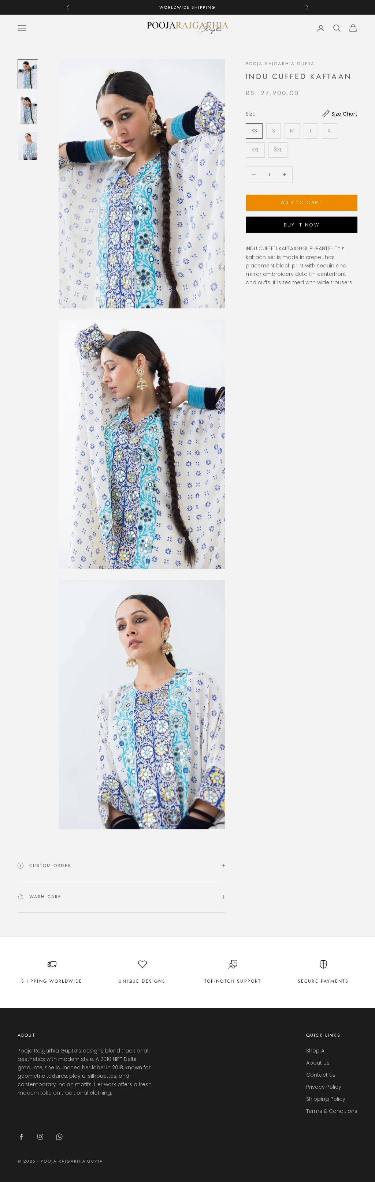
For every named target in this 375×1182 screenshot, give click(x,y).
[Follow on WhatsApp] (59, 1136)
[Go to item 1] (28, 74)
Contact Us (320, 1074)
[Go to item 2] (28, 110)
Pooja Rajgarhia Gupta (280, 63)
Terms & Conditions (331, 1111)
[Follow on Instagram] (40, 1136)
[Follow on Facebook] (21, 1136)
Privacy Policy (323, 1087)
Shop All (316, 1050)
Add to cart (301, 202)
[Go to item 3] (28, 146)
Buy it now (301, 224)
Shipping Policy (325, 1099)
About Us (318, 1062)
